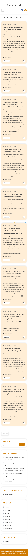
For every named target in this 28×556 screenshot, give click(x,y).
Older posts (5, 433)
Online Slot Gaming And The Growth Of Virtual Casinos (14, 480)
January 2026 (8, 525)
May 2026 (7, 513)
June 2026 (7, 510)
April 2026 (7, 516)
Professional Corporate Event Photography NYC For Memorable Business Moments (13, 104)
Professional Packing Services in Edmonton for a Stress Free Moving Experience (13, 391)
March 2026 (7, 519)
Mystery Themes (22, 553)
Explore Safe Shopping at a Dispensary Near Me (15, 464)
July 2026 (7, 507)
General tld (14, 5)
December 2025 (8, 528)
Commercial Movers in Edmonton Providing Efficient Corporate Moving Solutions (14, 316)
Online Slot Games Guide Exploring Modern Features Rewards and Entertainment (12, 231)
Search (6, 442)
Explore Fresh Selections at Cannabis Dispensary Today (13, 475)
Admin (14, 24)
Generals (6, 61)
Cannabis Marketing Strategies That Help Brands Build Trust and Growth (13, 29)
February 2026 (8, 522)
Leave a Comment (8, 57)
